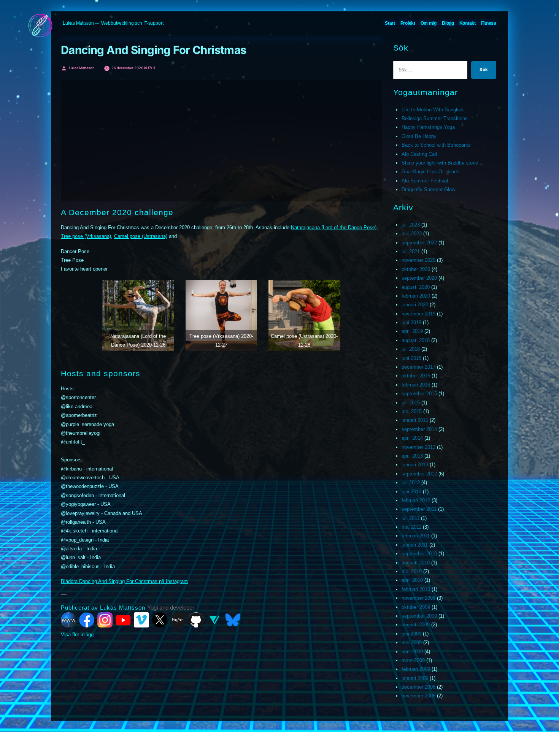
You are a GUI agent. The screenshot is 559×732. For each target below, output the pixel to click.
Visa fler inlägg (77, 634)
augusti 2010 (416, 563)
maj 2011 (411, 527)
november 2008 (418, 696)
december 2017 (418, 367)
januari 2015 (415, 420)
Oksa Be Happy (419, 136)
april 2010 (412, 580)
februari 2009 (416, 669)
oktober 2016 (416, 376)
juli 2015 (411, 403)
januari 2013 (415, 464)
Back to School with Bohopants (436, 145)
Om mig (429, 23)
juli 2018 (411, 349)
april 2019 (412, 331)
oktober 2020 (416, 269)
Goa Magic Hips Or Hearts (431, 171)
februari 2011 (416, 536)
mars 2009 (413, 660)
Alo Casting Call (419, 154)
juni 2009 (411, 634)
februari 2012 (416, 500)
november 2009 (418, 598)
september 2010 (419, 553)
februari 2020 (416, 296)
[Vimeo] (141, 619)
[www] (68, 619)
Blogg (448, 23)
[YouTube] (123, 619)
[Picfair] (178, 619)
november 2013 (418, 447)
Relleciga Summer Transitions (435, 118)
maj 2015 (412, 411)
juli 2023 (411, 225)
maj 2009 (412, 642)
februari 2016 (416, 385)
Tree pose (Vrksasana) (86, 236)
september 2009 (419, 616)
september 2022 (419, 243)
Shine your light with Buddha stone (440, 163)
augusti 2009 (416, 624)
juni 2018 (411, 358)
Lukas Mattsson (78, 23)
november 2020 (418, 260)
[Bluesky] (232, 619)
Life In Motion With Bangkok (433, 109)
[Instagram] (105, 619)
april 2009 (412, 651)
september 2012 (419, 474)
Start (390, 23)
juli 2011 (410, 518)
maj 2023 (412, 233)
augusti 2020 (416, 287)
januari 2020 (415, 304)
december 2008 (418, 687)
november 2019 (418, 314)
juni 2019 (411, 322)
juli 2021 (411, 251)
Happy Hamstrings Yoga (428, 127)
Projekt (407, 23)
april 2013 (412, 456)
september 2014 (419, 429)
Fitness (488, 23)
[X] (159, 619)
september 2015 (419, 393)
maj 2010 (412, 571)
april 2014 (412, 438)
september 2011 (419, 509)
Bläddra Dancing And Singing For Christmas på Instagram (124, 581)
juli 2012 (411, 482)
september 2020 (419, 278)
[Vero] (214, 619)
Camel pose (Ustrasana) (140, 236)
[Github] (196, 619)
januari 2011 (415, 545)
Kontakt (467, 23)
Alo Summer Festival (425, 181)
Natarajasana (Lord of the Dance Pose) (333, 227)
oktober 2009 (416, 607)
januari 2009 (415, 678)
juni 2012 (411, 491)
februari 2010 (416, 589)
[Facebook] (86, 619)
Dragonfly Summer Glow (428, 189)
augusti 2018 (416, 340)
